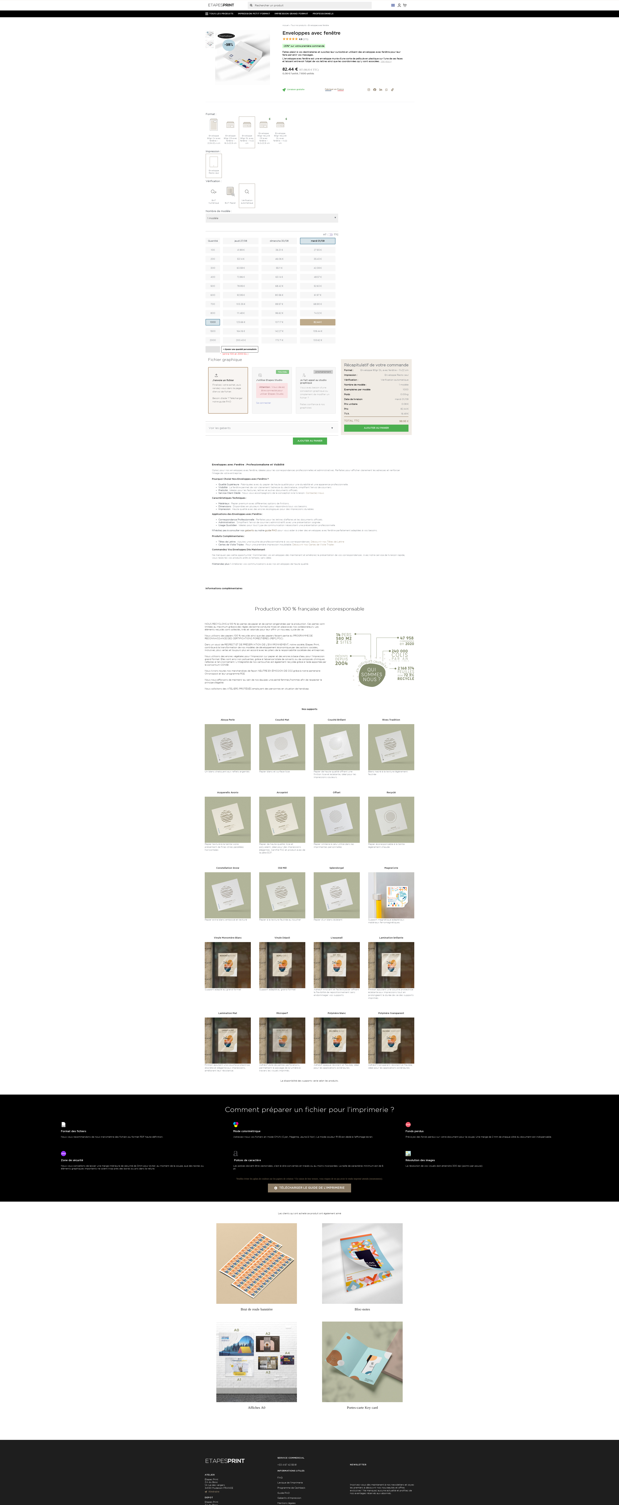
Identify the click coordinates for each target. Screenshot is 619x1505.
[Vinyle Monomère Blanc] (228, 943)
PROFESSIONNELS (323, 14)
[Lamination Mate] (228, 1018)
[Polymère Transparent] (391, 1018)
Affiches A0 (256, 1408)
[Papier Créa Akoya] (228, 725)
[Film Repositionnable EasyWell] (337, 943)
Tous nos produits (298, 25)
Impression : (213, 151)
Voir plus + (386, 61)
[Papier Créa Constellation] (228, 873)
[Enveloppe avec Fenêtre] (242, 57)
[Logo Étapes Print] (221, 4)
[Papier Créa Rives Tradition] (391, 725)
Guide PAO (283, 1493)
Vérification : (213, 181)
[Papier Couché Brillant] (337, 725)
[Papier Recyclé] (391, 798)
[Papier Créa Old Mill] (282, 873)
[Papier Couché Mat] (282, 725)
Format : (211, 114)
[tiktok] (392, 89)
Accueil (285, 25)
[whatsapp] (386, 89)
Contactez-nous (315, 493)
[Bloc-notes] (362, 1263)
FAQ (280, 1477)
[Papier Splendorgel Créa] (337, 873)
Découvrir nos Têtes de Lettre (327, 541)
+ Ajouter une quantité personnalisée (240, 349)
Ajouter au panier (376, 428)
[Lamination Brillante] (391, 943)
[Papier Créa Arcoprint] (228, 798)
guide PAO (271, 530)
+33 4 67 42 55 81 (287, 1464)
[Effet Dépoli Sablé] (282, 943)
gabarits (249, 530)
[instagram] (369, 89)
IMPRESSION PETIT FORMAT (254, 14)
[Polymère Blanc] (337, 1018)
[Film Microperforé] (282, 1018)
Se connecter (263, 403)
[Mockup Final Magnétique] (391, 873)
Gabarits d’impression (289, 1498)
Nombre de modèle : (219, 211)
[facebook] (374, 89)
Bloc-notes (362, 1309)
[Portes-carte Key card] (362, 1362)
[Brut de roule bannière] (256, 1263)
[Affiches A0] (256, 1362)
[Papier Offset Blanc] (337, 798)
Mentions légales (286, 1503)
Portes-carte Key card (362, 1408)
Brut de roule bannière (257, 1309)
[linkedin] (380, 89)
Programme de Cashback (291, 1487)
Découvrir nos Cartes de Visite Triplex (313, 544)
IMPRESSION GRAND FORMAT (291, 14)
